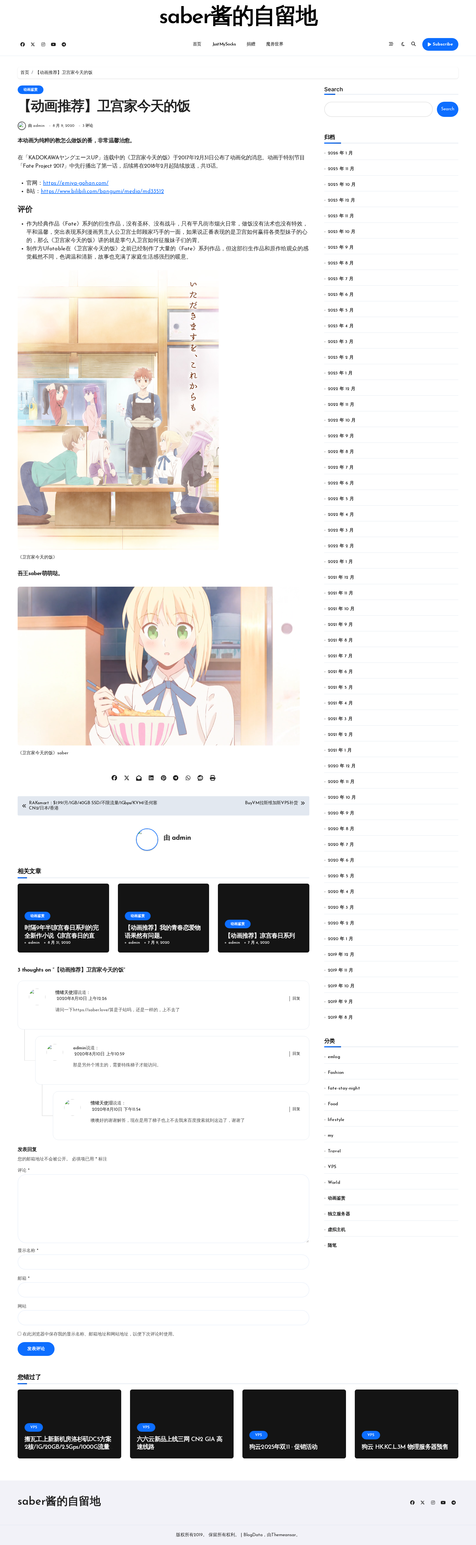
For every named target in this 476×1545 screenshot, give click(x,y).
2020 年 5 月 (341, 876)
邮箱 (23, 1278)
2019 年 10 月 (341, 986)
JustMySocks (224, 44)
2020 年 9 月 (341, 813)
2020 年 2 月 (341, 923)
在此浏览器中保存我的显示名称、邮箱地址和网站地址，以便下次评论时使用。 (100, 1334)
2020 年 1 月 (340, 939)
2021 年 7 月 (340, 656)
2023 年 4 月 (341, 326)
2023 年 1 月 (340, 373)
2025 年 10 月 (342, 185)
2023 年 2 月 (341, 357)
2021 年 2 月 (340, 735)
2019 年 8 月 (340, 1017)
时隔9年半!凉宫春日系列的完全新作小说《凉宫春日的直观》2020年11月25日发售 (62, 936)
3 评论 (87, 126)
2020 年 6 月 (341, 860)
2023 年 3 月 (340, 342)
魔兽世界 (274, 44)
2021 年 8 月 (340, 640)
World (334, 1183)
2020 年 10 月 (342, 797)
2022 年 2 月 (341, 546)
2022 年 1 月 (340, 562)
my (330, 1135)
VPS (332, 1167)
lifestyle (336, 1120)
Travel (334, 1151)
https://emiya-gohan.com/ (76, 183)
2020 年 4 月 (341, 892)
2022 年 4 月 (341, 515)
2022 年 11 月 (341, 405)
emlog (334, 1057)
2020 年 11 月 (341, 782)
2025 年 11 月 (341, 169)
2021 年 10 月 (341, 609)
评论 (23, 1170)
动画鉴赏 (30, 90)
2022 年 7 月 (341, 467)
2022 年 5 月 (341, 499)
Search (333, 89)
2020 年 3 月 (341, 907)
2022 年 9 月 (341, 436)
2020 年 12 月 (342, 766)
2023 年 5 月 (341, 310)
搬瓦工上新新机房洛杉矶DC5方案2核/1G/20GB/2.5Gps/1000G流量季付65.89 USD (68, 1447)
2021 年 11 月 (340, 593)
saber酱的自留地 (238, 18)
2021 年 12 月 (341, 577)
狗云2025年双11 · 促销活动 (283, 1447)
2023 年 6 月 (341, 295)
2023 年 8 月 (341, 263)
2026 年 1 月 (340, 153)
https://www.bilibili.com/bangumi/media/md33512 (102, 191)
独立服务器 (339, 1214)
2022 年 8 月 (341, 452)
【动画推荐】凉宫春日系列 (260, 936)
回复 (296, 999)
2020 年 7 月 (341, 845)
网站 (22, 1306)
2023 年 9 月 (341, 247)
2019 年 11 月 (340, 970)
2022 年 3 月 (341, 530)
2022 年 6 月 (341, 483)
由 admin (36, 126)
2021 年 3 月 (340, 719)
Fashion (336, 1073)
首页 (197, 44)
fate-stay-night (344, 1088)
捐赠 (251, 44)
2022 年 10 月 (342, 420)
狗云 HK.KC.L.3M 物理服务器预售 (405, 1447)
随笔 (332, 1245)
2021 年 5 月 (340, 687)
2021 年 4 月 (340, 703)
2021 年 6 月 (340, 672)
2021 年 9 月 (340, 625)
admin (181, 838)
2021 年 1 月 (340, 750)
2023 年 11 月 (341, 216)
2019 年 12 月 (341, 955)
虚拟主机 (337, 1230)
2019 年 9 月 (340, 1002)
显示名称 (28, 1251)
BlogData (253, 1535)
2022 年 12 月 (341, 389)
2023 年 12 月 (341, 200)
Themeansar (283, 1535)
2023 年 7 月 (340, 279)
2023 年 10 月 (341, 232)
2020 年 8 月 (341, 829)
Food (333, 1104)
